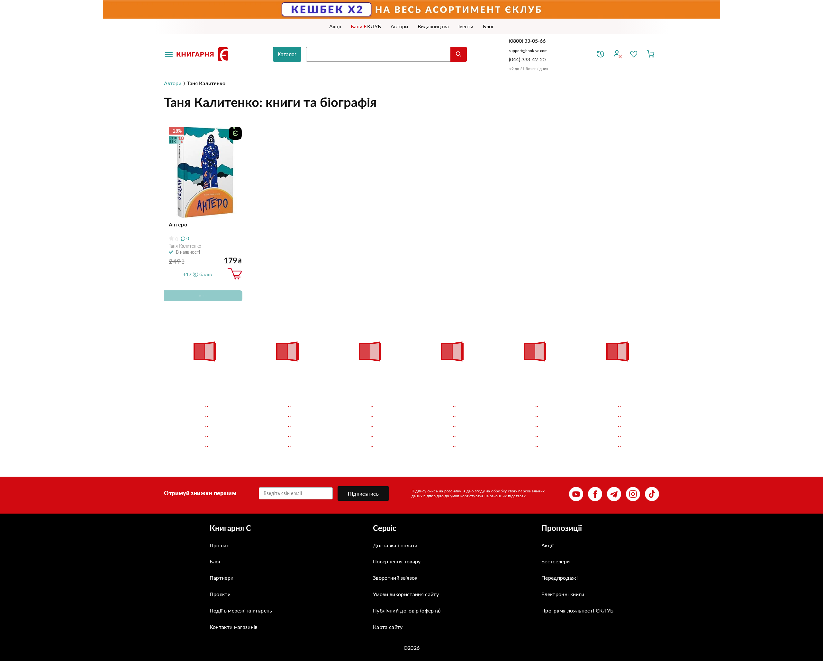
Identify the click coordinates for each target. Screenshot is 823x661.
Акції (547, 545)
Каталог (287, 54)
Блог (215, 561)
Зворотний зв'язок (395, 578)
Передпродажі (559, 578)
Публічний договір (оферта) (406, 610)
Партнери (222, 578)
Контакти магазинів (234, 627)
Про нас (219, 545)
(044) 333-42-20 (527, 59)
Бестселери (555, 561)
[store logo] (203, 54)
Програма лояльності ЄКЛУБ (577, 610)
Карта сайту (388, 627)
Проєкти (220, 594)
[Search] (458, 54)
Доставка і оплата (395, 545)
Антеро (178, 224)
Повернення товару (397, 561)
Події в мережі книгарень (241, 610)
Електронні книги (562, 594)
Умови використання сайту (406, 594)
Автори (172, 83)
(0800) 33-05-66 (528, 41)
